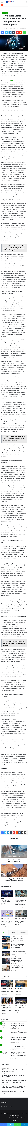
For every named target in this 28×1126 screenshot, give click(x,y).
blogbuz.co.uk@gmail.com (10, 1106)
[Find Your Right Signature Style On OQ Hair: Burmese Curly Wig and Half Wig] (7, 1000)
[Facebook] (2, 832)
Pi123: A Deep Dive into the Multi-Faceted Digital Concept (6, 901)
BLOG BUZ (24, 1113)
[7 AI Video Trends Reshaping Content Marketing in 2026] (6, 961)
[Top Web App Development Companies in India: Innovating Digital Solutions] (7, 913)
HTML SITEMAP (16, 1117)
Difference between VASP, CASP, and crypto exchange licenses (18, 953)
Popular (13, 932)
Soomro (17, 1115)
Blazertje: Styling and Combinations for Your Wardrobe (17, 967)
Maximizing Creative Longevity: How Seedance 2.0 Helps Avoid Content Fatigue (20, 921)
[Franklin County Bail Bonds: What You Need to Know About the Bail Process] (6, 939)
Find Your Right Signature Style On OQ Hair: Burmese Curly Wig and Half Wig (6, 1009)
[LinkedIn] (8, 832)
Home (4, 10)
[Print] (25, 832)
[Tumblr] (11, 832)
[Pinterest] (14, 832)
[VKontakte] (19, 832)
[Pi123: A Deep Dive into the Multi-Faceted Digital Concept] (7, 893)
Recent (4, 932)
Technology (9, 10)
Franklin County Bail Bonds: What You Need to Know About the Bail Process (18, 938)
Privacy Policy (9, 1117)
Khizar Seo (5, 28)
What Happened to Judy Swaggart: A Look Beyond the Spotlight (18, 1025)
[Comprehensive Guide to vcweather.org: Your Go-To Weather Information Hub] (5, 1047)
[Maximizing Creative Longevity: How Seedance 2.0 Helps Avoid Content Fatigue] (21, 913)
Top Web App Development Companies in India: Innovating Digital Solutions (6, 921)
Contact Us (23, 1117)
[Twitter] (5, 832)
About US (14, 1120)
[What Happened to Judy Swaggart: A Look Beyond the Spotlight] (5, 1026)
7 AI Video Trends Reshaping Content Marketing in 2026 (16, 960)
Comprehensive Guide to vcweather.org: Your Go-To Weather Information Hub (18, 1046)
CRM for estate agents (16, 81)
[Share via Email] (22, 832)
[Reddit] (17, 832)
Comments (23, 932)
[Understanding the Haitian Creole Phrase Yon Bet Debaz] (5, 1033)
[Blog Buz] (10, 2)
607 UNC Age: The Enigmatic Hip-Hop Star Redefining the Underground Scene (18, 1039)
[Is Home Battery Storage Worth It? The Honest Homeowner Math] (6, 946)
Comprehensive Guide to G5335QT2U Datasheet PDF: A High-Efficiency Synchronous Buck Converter (20, 902)
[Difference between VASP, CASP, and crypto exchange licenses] (6, 953)
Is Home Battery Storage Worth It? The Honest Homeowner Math (17, 946)
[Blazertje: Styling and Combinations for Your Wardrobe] (6, 968)
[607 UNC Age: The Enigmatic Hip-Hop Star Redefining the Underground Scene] (5, 1040)
